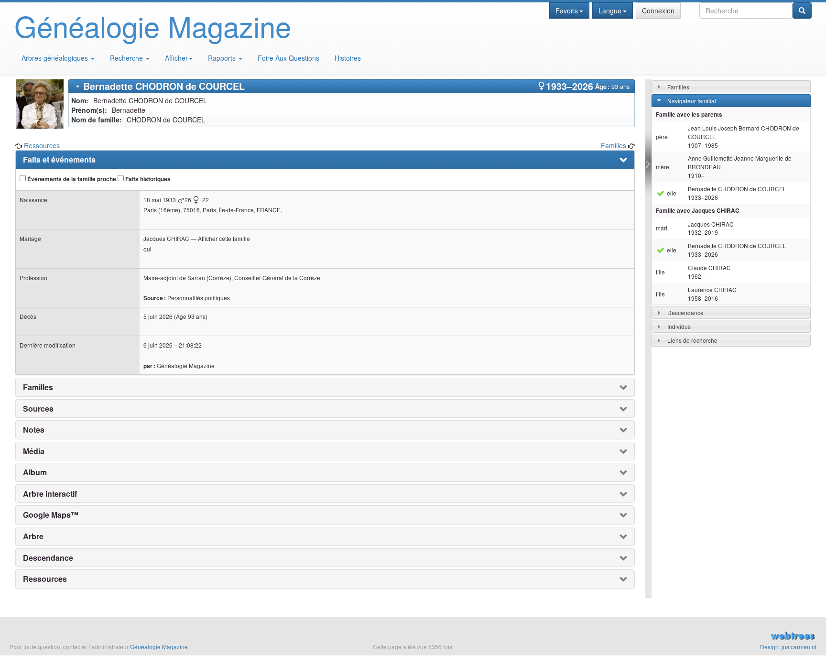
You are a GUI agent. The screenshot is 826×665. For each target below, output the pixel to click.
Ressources (42, 145)
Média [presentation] (33, 451)
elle (670, 193)
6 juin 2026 (158, 345)
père (662, 136)
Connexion (658, 10)
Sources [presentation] (38, 408)
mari (661, 228)
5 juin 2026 (158, 316)
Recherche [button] (127, 58)
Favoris (566, 10)
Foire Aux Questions (288, 58)
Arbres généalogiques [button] (56, 58)
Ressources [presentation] (45, 579)
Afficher (176, 58)
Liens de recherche (692, 340)
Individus (679, 326)
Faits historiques (147, 179)
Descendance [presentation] (48, 558)
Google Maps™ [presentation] (50, 515)
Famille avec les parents (689, 114)
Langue (609, 10)
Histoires (348, 58)
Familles (613, 145)
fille (660, 272)
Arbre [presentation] (33, 536)
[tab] (351, 86)
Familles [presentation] (38, 387)
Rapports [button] (223, 58)
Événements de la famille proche (71, 179)
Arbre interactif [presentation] (50, 494)
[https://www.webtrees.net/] (688, 637)
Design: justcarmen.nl (788, 647)
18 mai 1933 (159, 200)
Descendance (685, 312)
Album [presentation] (35, 472)
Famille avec (697, 211)
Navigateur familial (691, 101)
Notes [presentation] (33, 429)
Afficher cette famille (224, 238)
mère (662, 167)
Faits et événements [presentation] (59, 159)
